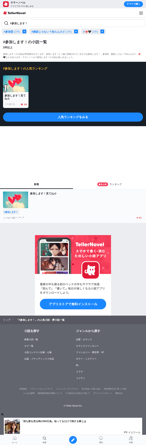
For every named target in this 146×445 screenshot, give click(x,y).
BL (77, 365)
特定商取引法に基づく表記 (115, 389)
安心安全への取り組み (91, 389)
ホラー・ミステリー (86, 358)
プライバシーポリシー (102, 393)
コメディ (80, 378)
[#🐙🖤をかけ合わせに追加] (103, 31)
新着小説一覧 (31, 339)
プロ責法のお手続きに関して (77, 393)
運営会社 (119, 393)
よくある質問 (29, 393)
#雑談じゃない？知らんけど (52, 31)
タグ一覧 (28, 346)
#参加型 (12, 31)
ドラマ (79, 371)
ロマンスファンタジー (87, 346)
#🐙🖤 (90, 31)
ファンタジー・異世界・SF (90, 352)
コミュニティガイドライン (67, 389)
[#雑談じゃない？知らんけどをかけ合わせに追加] (76, 31)
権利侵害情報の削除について (50, 393)
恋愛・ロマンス (84, 339)
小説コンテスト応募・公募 (38, 352)
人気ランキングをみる (73, 117)
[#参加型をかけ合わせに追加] (25, 31)
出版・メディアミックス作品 (39, 358)
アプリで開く (133, 4)
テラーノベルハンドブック (41, 389)
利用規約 (23, 389)
